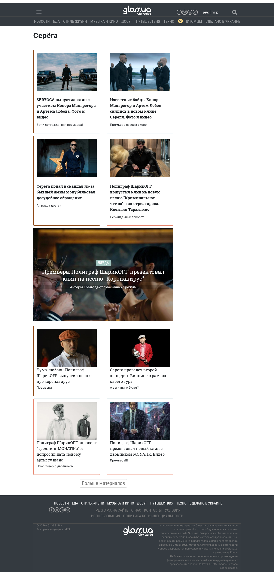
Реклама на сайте (112, 510)
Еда (56, 21)
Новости (42, 21)
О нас (136, 510)
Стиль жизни (75, 21)
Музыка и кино (104, 21)
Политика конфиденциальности (153, 516)
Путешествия (148, 21)
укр (215, 12)
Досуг (127, 21)
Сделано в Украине (223, 21)
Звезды (103, 263)
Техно (169, 21)
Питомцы (193, 21)
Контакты (153, 510)
